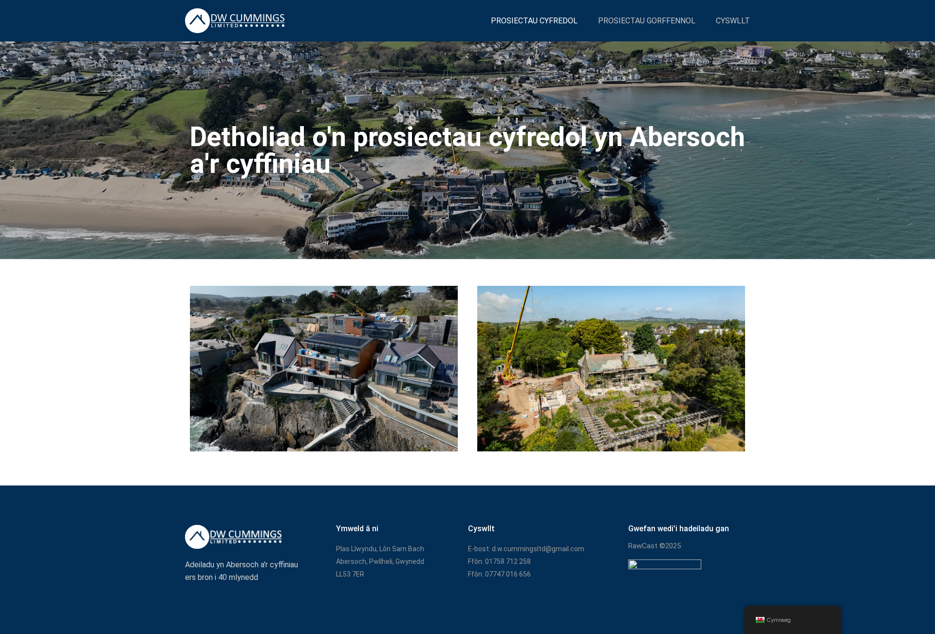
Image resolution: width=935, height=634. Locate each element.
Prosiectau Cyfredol (534, 20)
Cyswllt (733, 20)
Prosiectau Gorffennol (646, 20)
